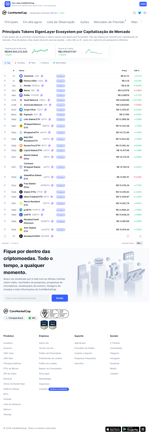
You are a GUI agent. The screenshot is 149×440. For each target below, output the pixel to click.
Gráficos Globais (11, 389)
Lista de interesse (12, 404)
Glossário (78, 363)
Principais (11, 22)
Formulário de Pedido (84, 348)
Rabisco (7, 409)
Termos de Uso (46, 348)
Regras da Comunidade (50, 368)
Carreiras (43, 389)
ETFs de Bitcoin (10, 368)
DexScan (7, 378)
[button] (28, 51)
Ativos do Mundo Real (14, 384)
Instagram (115, 358)
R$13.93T (54, 13)
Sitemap (7, 414)
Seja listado (80, 343)
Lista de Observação (61, 22)
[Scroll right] (141, 21)
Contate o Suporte (83, 353)
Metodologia (45, 378)
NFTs (5, 394)
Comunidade (116, 348)
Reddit (113, 368)
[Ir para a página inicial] (14, 12)
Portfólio (7, 399)
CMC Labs (8, 353)
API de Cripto (9, 373)
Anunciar (7, 348)
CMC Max (8, 358)
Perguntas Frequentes (85, 358)
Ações (84, 22)
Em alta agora (32, 22)
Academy (8, 343)
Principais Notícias (12, 363)
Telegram (114, 353)
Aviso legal (44, 373)
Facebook (114, 363)
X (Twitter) (115, 343)
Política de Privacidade (50, 353)
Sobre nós (44, 343)
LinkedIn (114, 373)
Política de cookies (48, 363)
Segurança (44, 384)
